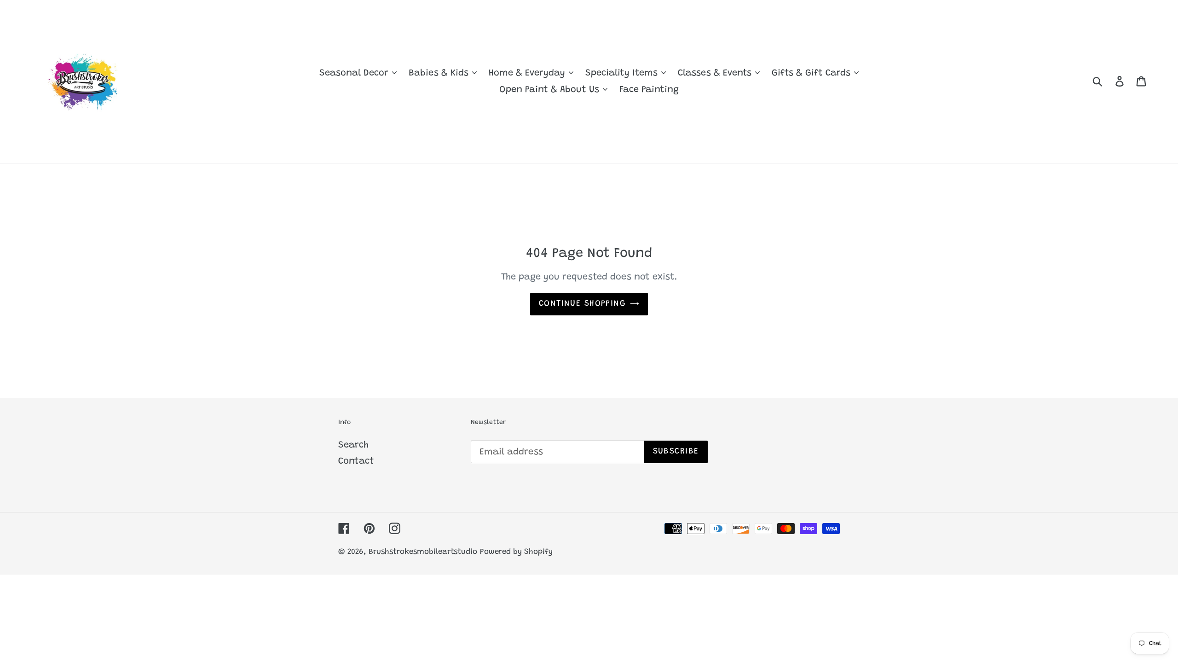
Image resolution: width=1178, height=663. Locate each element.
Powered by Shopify (516, 552)
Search (353, 445)
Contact (356, 461)
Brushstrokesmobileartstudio (423, 552)
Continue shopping (582, 304)
